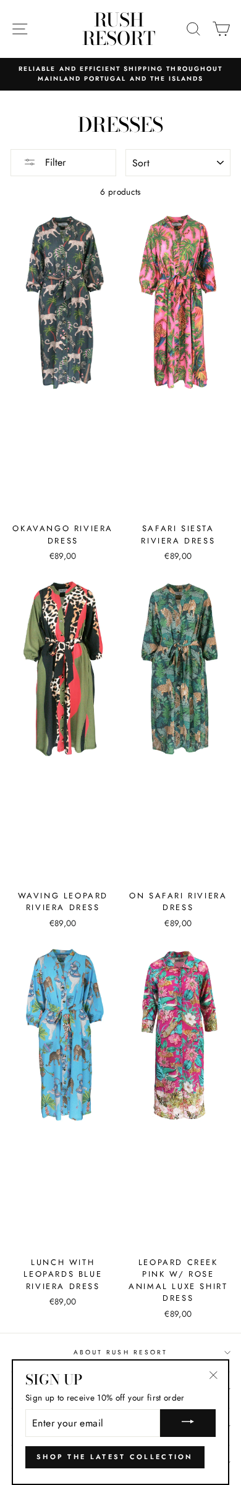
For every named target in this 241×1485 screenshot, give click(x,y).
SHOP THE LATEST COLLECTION (114, 1457)
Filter (54, 162)
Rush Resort (119, 29)
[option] (120, 74)
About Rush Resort (120, 1352)
